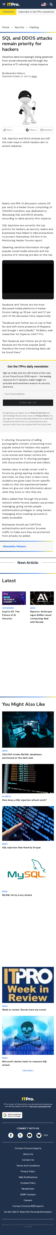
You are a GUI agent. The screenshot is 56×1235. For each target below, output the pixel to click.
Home (5, 27)
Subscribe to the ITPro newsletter (36, 11)
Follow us (33, 130)
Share (9, 130)
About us (28, 1154)
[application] (28, 278)
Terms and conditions (28, 1165)
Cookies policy (28, 1182)
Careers (28, 1200)
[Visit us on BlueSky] (37, 1135)
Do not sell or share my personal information (28, 1211)
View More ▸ (28, 1071)
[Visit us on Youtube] (29, 1135)
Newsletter (48, 130)
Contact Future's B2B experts (28, 1206)
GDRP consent (28, 1194)
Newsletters (28, 1188)
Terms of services (38, 413)
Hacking (34, 27)
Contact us (28, 1159)
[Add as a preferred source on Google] (12, 1115)
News (34, 76)
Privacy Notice (42, 416)
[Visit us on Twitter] (20, 1135)
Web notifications (28, 1177)
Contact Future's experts (28, 1148)
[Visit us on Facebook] (10, 1135)
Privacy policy (28, 1171)
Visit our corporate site (40, 1106)
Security (19, 27)
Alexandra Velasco (15, 73)
